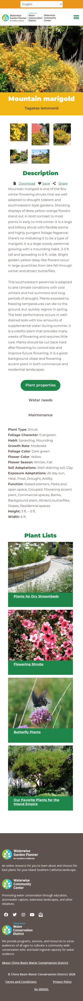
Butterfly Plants (27, 732)
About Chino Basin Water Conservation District (35, 963)
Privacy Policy (62, 982)
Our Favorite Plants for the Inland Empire (36, 802)
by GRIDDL (41, 989)
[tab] (40, 385)
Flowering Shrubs (29, 664)
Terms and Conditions (20, 982)
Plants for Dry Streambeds (36, 596)
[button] (76, 17)
